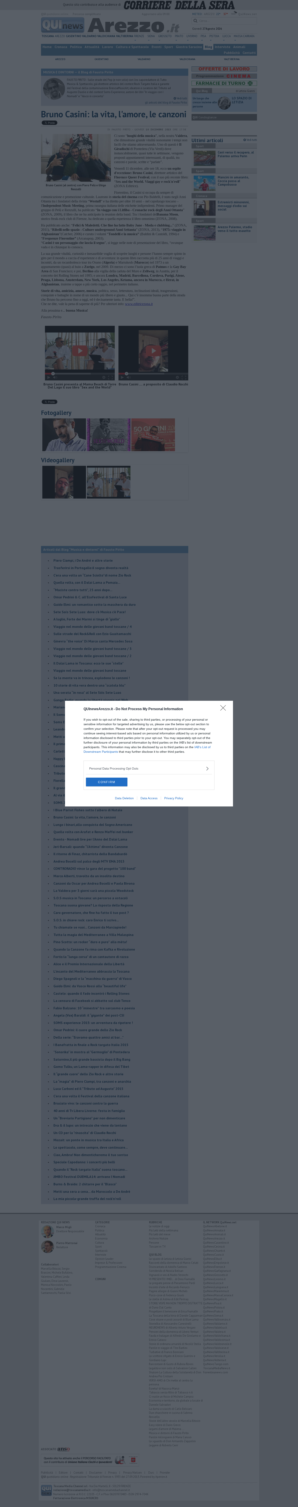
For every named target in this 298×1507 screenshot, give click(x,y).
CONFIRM (106, 782)
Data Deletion (124, 798)
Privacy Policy (173, 798)
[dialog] (149, 753)
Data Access (149, 798)
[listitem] (149, 768)
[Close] (224, 709)
